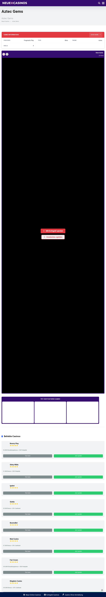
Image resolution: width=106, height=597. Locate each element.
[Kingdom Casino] (5, 585)
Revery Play (14, 444)
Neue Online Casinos (33, 595)
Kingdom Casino (16, 581)
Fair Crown (14, 560)
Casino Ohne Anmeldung (74, 595)
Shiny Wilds (14, 465)
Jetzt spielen (78, 456)
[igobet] (5, 489)
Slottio (12, 502)
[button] (53, 219)
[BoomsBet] (5, 526)
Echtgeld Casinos (52, 595)
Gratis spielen (18, 412)
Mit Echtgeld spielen (54, 231)
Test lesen (27, 456)
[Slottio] (5, 505)
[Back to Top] (102, 590)
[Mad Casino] (5, 543)
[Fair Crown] (5, 564)
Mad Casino (14, 539)
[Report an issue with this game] (3, 54)
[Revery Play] (5, 447)
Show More (95, 34)
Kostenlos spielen (54, 237)
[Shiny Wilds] (5, 468)
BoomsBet (13, 523)
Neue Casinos (5, 21)
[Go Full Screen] (7, 54)
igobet (12, 486)
